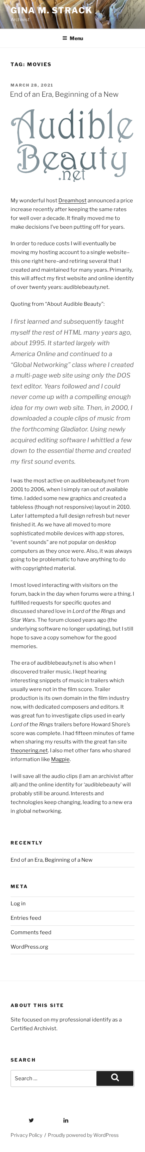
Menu (76, 38)
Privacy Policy (26, 1135)
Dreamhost (72, 200)
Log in (18, 903)
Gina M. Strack (52, 10)
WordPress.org (29, 947)
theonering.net (29, 750)
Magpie (60, 759)
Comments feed (31, 932)
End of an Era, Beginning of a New (64, 94)
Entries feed (26, 918)
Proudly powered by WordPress (83, 1135)
